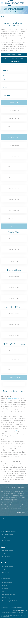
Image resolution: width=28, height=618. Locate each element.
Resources (5, 585)
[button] (2, 3)
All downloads (20, 512)
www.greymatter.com (18, 430)
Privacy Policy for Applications (10, 601)
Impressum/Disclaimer (8, 594)
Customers (5, 588)
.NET (3, 537)
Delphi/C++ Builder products (15, 54)
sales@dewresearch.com (14, 398)
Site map (4, 591)
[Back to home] (14, 3)
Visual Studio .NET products (15, 58)
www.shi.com (10, 434)
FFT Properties (15, 61)
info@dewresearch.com (21, 610)
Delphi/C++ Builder (7, 534)
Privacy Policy (6, 598)
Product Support (7, 582)
